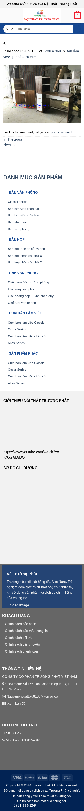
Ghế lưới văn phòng (22, 302)
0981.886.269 (24, 805)
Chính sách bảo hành (20, 624)
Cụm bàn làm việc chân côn (27, 336)
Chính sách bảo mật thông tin (26, 631)
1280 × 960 (52, 51)
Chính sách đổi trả (18, 638)
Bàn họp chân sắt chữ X (25, 262)
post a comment (61, 132)
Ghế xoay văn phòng (22, 289)
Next (9, 145)
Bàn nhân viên (18, 222)
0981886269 (13, 733)
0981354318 (31, 740)
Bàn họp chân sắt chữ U (25, 255)
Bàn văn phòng (18, 229)
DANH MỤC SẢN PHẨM (32, 177)
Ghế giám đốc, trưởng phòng (28, 282)
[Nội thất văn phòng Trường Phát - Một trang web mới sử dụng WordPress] (42, 15)
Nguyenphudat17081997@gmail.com (33, 696)
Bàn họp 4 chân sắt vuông (26, 248)
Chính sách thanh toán (21, 651)
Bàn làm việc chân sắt (23, 208)
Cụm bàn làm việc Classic (26, 322)
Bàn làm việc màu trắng (24, 215)
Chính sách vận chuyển (22, 644)
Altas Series (16, 343)
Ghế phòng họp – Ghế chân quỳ (31, 296)
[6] (42, 94)
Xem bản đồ (16, 703)
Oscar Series (17, 329)
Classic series (17, 201)
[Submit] (77, 29)
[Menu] (6, 16)
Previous (12, 139)
